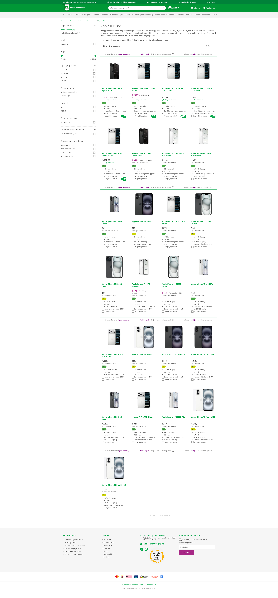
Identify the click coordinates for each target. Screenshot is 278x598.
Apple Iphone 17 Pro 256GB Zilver (143, 89)
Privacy (142, 585)
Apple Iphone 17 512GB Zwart (112, 418)
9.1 (95, 2)
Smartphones (92, 21)
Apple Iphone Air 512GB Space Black (112, 89)
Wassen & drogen (82, 14)
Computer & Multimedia (165, 14)
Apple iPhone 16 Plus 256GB (203, 354)
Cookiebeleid (151, 585)
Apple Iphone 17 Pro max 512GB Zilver (172, 89)
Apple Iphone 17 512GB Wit (173, 417)
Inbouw (105, 14)
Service (189, 14)
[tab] (78, 25)
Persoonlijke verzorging (142, 14)
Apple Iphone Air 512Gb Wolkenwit (201, 154)
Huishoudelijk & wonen (120, 14)
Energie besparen (202, 14)
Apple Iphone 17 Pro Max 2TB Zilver (202, 89)
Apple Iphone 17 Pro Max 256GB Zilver (112, 154)
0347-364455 (159, 535)
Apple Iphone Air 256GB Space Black (142, 154)
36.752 (65, 2)
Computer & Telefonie (69, 21)
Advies (181, 14)
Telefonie (81, 21)
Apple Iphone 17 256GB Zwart (112, 222)
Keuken (96, 14)
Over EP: (105, 535)
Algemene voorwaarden (130, 585)
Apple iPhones (103, 21)
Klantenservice (70, 535)
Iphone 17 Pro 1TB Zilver (142, 417)
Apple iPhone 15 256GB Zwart (112, 285)
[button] (78, 25)
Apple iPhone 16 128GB (141, 221)
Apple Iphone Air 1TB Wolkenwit (141, 285)
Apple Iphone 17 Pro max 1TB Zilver (113, 355)
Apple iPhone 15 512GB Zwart (171, 285)
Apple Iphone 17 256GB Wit (202, 284)
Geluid (69, 14)
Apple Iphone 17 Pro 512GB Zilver (173, 222)
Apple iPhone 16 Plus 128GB (173, 354)
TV (63, 14)
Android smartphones (70, 33)
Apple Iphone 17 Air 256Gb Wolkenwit (173, 154)
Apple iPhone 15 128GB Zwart (201, 222)
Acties (215, 14)
